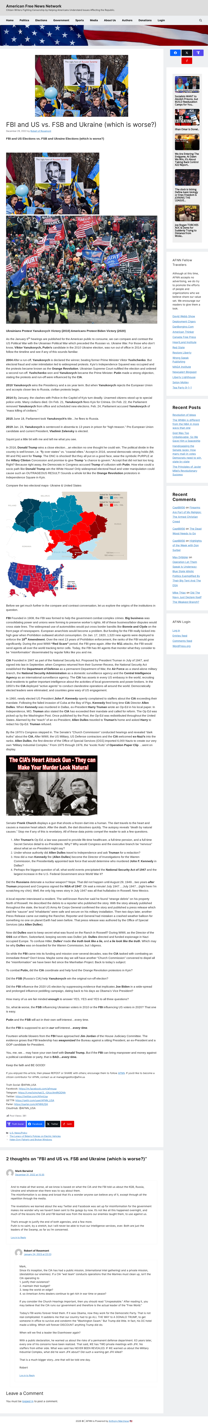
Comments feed (182, 640)
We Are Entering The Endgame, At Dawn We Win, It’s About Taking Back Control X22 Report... (187, 159)
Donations (145, 20)
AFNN (121, 1073)
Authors (127, 20)
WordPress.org (181, 646)
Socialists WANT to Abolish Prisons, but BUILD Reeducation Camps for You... (186, 100)
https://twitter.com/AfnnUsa (32, 1096)
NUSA (31, 1104)
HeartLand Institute (184, 342)
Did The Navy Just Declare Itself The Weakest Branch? (187, 597)
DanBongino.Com (183, 326)
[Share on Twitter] (187, 53)
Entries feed (180, 635)
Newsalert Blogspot (185, 372)
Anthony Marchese (119, 1421)
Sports (79, 20)
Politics (24, 20)
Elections (41, 20)
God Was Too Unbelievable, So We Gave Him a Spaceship (186, 437)
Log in (176, 630)
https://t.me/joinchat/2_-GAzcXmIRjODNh (42, 1092)
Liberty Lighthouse (184, 377)
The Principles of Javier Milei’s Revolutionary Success (187, 470)
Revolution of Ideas (184, 414)
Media (94, 20)
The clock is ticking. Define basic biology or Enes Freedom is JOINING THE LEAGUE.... (186, 195)
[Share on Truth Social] (198, 53)
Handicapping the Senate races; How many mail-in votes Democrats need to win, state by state (187, 454)
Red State (179, 347)
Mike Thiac (179, 592)
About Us (110, 20)
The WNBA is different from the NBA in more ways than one (186, 424)
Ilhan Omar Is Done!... (187, 129)
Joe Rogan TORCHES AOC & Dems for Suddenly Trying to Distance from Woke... (186, 230)
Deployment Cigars (184, 321)
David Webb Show (184, 316)
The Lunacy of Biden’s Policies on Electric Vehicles (35, 1136)
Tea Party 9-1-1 (182, 387)
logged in (27, 1401)
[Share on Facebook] (175, 53)
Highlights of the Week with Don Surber (187, 545)
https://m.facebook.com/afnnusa (37, 1088)
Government (61, 20)
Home (10, 20)
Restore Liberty (182, 352)
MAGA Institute (182, 366)
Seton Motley (181, 382)
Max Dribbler (180, 557)
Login (161, 20)
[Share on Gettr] (187, 61)
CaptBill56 (179, 507)
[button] (200, 20)
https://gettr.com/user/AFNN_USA (34, 1100)
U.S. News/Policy (18, 1132)
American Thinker (183, 331)
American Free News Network (34, 6)
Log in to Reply (18, 1237)
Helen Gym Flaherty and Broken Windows (31, 1139)
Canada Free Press (184, 337)
